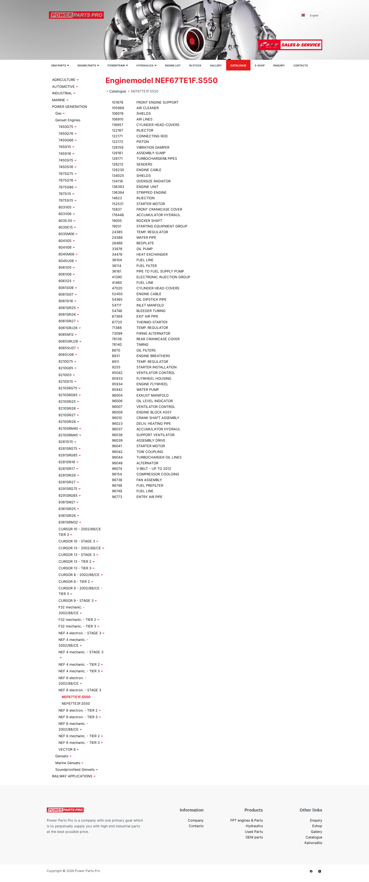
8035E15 (66, 227)
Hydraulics (145, 65)
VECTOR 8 (67, 749)
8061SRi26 (67, 314)
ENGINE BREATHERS (141, 356)
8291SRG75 (68, 488)
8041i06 (65, 247)
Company (196, 820)
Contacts (300, 65)
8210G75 (66, 361)
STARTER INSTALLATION (144, 367)
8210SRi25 (67, 401)
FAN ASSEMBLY (137, 480)
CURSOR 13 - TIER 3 (75, 568)
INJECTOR (132, 130)
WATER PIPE (134, 237)
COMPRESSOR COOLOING (145, 474)
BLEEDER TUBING (138, 311)
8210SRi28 (67, 421)
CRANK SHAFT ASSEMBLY (145, 418)
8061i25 (65, 281)
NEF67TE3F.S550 (76, 703)
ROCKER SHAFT (137, 220)
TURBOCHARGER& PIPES (144, 158)
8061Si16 (66, 301)
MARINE (58, 100)
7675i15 (65, 194)
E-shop (260, 65)
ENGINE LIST (173, 65)
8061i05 (65, 267)
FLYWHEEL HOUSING (141, 378)
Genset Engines (67, 120)
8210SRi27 (67, 415)
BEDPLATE (133, 243)
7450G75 (66, 127)
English (314, 15)
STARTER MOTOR (138, 204)
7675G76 (66, 180)
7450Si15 (66, 160)
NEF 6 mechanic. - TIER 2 (79, 736)
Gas (58, 113)
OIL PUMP (132, 249)
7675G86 (66, 187)
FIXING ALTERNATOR (141, 333)
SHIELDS (131, 113)
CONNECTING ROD (140, 136)
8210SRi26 (67, 408)
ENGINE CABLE (136, 170)
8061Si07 (66, 294)
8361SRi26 (67, 515)
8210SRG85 (68, 395)
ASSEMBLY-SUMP (138, 153)
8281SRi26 (67, 475)
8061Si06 (66, 288)
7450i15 (65, 147)
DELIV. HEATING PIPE (141, 423)
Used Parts (254, 831)
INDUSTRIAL (62, 93)
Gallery (216, 65)
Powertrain (116, 65)
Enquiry (279, 65)
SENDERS (132, 164)
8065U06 (66, 354)
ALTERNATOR (135, 463)
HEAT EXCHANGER (140, 254)
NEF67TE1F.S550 (76, 697)
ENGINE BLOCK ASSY (142, 412)
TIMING (130, 344)
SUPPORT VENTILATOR (143, 435)
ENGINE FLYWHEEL (140, 384)
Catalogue (238, 65)
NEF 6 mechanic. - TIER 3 (79, 742)
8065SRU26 (68, 341)
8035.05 (65, 220)
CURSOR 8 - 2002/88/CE (79, 575)
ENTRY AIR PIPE (137, 497)
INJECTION (133, 198)
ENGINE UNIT (135, 187)
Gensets (61, 756)
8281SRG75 (68, 448)
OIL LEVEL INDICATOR (142, 401)
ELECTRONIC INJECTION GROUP (151, 277)
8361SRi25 (67, 509)
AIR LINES (132, 119)
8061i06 (65, 274)
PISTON (130, 141)
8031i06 (65, 214)
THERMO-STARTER (139, 322)
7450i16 (65, 153)
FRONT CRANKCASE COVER (147, 209)
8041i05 (65, 241)
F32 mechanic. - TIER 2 (77, 619)
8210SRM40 (68, 428)
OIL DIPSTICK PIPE (139, 299)
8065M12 (66, 334)
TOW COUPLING (137, 452)
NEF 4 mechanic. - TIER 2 (79, 664)
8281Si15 (66, 442)
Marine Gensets (67, 763)
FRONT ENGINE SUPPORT (145, 102)
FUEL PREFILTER (137, 485)
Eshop (317, 826)
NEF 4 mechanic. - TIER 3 (79, 671)
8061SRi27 (67, 321)
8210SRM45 (68, 435)
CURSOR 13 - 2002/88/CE (80, 548)
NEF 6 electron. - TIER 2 (78, 710)
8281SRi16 (67, 462)
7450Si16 (66, 167)
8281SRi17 (67, 468)
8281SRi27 (67, 482)
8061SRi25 (67, 308)
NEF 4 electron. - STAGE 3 (80, 633)
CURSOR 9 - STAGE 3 (76, 600)
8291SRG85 (68, 495)
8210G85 (66, 368)
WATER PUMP (135, 389)
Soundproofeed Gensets (75, 769)
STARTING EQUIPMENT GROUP (149, 226)
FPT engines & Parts (246, 820)
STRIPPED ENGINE (139, 192)
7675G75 (66, 173)
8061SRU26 (68, 328)
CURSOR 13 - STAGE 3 (77, 554)
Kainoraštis (313, 843)
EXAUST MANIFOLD (140, 395)
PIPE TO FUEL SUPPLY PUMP (148, 271)
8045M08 (66, 254)
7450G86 (66, 140)
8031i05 (65, 207)
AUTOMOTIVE (63, 86)
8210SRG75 (68, 388)
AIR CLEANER (135, 108)
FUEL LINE (133, 260)
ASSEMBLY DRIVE (138, 440)
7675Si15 (66, 200)
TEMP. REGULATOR (140, 232)
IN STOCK (195, 65)
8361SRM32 (68, 522)
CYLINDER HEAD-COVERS (145, 125)
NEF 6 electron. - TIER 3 (78, 717)
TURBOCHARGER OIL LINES (147, 457)
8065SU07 (67, 348)
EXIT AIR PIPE (135, 316)
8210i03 (65, 375)
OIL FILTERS (134, 350)
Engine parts (87, 65)
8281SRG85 (68, 455)
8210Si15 (66, 381)
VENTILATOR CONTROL (143, 373)
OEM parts (58, 65)
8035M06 (66, 234)
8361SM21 (67, 502)
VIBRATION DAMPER (140, 147)
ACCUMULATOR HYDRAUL (146, 215)
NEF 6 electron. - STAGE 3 (80, 690)
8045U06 (66, 261)
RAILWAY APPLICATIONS (72, 776)
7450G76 (66, 133)
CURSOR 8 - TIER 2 (74, 581)
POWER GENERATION (69, 106)
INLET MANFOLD (138, 305)
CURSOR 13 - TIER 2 (75, 561)
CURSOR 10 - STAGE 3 (77, 541)
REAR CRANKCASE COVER (146, 339)
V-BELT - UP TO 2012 (141, 468)
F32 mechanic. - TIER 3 (77, 626)
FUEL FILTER (134, 266)
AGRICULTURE (63, 80)
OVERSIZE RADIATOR (141, 181)
